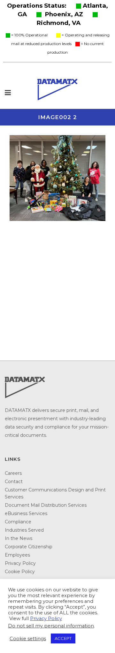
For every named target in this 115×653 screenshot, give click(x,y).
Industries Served (24, 530)
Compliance (18, 522)
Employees (17, 555)
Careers (13, 473)
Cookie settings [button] (28, 639)
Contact (14, 481)
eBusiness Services (26, 513)
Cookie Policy (20, 571)
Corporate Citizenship (28, 547)
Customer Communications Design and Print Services (55, 493)
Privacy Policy (20, 563)
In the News (18, 538)
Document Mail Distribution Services (46, 505)
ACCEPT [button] (63, 638)
